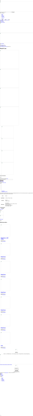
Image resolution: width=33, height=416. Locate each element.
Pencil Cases (5, 46)
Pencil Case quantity (2, 179)
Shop (2, 378)
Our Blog (3, 16)
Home (2, 14)
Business (3, 46)
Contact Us (3, 380)
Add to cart (1, 180)
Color (1, 178)
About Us (3, 15)
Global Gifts (6, 372)
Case (2, 345)
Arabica (3, 18)
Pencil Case (1, 219)
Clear (7, 178)
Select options (4, 241)
